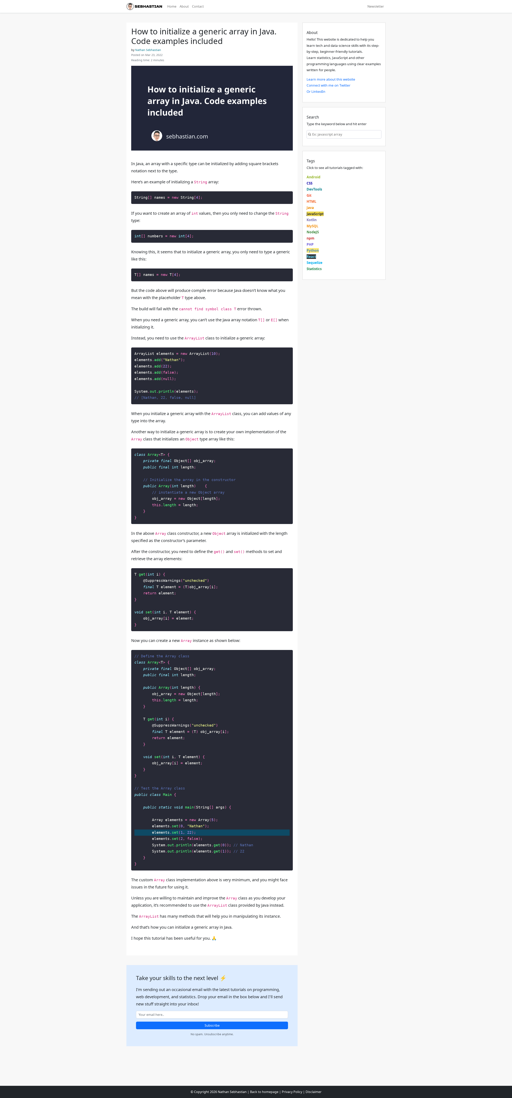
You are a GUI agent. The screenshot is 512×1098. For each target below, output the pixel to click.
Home (171, 6)
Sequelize (314, 262)
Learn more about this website (331, 79)
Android (313, 177)
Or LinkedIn (316, 91)
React (311, 256)
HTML (311, 201)
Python (313, 250)
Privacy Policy (292, 1092)
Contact (198, 6)
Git (309, 195)
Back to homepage (264, 1092)
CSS (309, 183)
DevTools (314, 189)
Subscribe (212, 1025)
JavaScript (315, 214)
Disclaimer (314, 1092)
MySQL (312, 226)
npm (310, 238)
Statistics (314, 269)
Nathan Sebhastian (148, 50)
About (184, 6)
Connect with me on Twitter (328, 85)
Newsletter (375, 6)
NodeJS (313, 232)
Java (310, 207)
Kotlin (312, 220)
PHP (310, 244)
